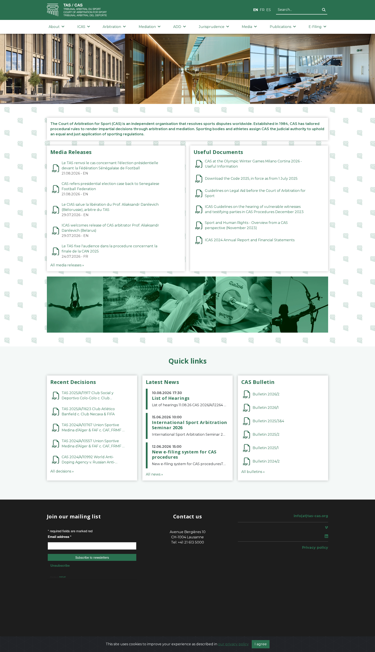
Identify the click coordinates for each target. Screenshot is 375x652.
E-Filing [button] (315, 27)
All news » (154, 474)
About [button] (54, 27)
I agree (261, 644)
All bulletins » (253, 472)
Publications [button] (280, 27)
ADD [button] (177, 27)
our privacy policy (233, 644)
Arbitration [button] (112, 27)
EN (255, 10)
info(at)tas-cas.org (311, 516)
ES (268, 10)
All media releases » (67, 265)
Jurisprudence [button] (211, 27)
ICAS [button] (81, 27)
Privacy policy (315, 547)
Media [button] (247, 27)
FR (262, 10)
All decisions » (62, 471)
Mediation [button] (147, 27)
